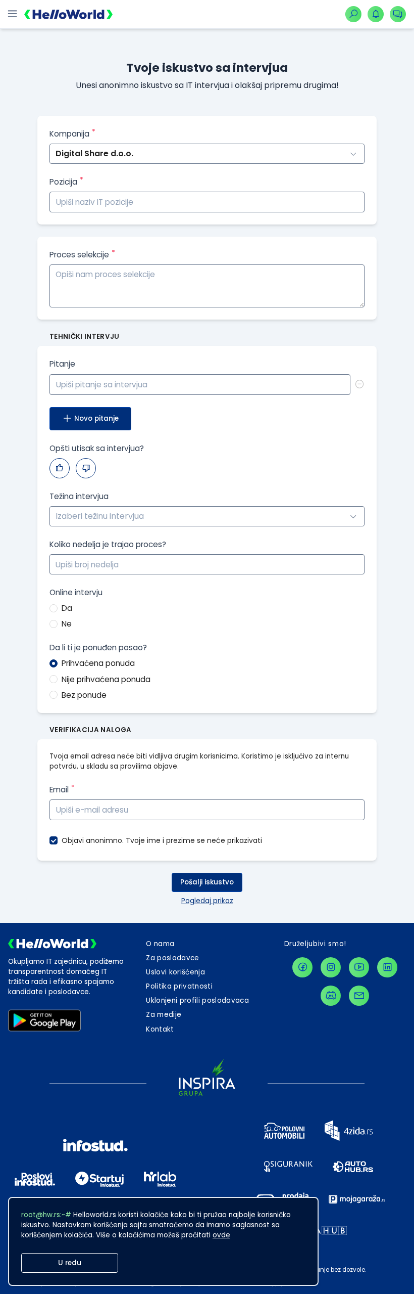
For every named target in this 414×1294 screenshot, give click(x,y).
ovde (221, 1235)
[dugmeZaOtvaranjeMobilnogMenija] (12, 14)
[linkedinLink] (387, 967)
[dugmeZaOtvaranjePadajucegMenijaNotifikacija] (376, 14)
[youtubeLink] (359, 967)
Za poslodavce (172, 958)
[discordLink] (331, 996)
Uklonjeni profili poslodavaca (197, 1000)
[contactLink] (359, 996)
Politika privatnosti (179, 986)
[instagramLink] (331, 967)
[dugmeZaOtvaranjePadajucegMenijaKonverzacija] (398, 14)
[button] (358, 559)
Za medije (163, 1014)
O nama (160, 944)
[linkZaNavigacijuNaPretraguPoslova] (353, 14)
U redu (69, 1263)
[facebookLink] (302, 967)
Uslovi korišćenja (175, 972)
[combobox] (207, 516)
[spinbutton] (207, 564)
